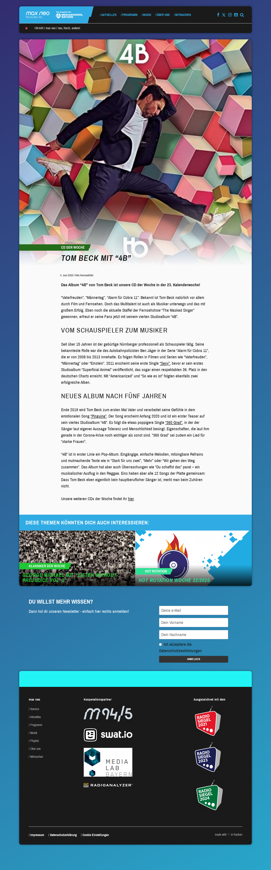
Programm (129, 14)
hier (131, 499)
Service (34, 709)
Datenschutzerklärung (63, 835)
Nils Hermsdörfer (84, 275)
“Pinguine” (98, 416)
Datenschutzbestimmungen (180, 651)
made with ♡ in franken (228, 834)
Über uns (163, 14)
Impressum (37, 835)
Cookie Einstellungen (96, 835)
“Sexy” (165, 363)
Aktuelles (109, 14)
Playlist (34, 740)
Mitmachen (183, 14)
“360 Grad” (173, 422)
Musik (147, 14)
